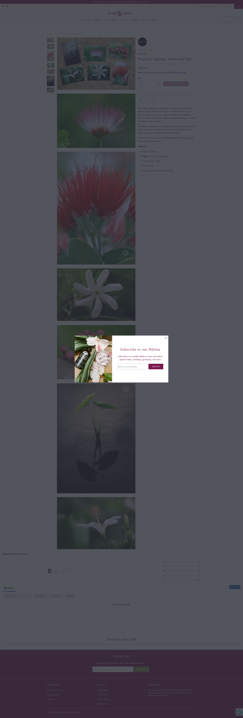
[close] (166, 338)
